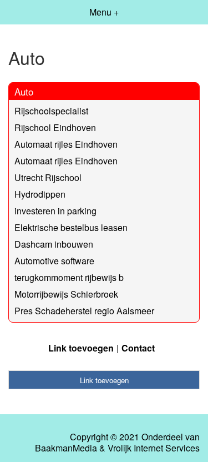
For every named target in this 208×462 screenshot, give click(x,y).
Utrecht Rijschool (48, 177)
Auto (23, 91)
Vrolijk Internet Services (154, 448)
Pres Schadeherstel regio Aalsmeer (84, 310)
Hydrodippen (39, 194)
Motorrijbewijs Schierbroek (66, 294)
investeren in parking (55, 210)
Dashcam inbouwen (53, 244)
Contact (138, 348)
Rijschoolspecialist (51, 110)
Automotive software (54, 260)
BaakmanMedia (66, 448)
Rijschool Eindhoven (55, 127)
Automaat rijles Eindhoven (66, 144)
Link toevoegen (81, 348)
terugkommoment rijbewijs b (69, 277)
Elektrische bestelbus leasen (71, 227)
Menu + (104, 12)
